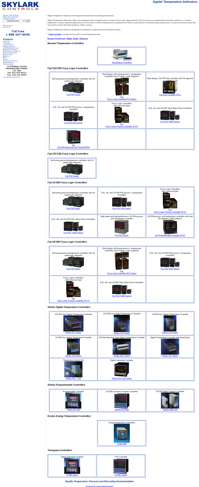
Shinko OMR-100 (170, 410)
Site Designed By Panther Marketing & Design (99, 486)
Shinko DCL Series (122, 356)
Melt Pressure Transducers (12, 51)
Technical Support (9, 18)
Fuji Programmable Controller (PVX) (170, 235)
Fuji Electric (60, 38)
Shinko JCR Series (170, 332)
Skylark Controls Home (11, 15)
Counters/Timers (8, 45)
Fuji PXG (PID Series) (73, 123)
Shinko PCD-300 (122, 410)
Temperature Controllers (122, 62)
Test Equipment (8, 62)
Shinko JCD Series (73, 356)
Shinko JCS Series (122, 333)
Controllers (6, 43)
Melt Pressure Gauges (10, 49)
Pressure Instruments (10, 53)
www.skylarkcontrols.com (11, 77)
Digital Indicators (9, 46)
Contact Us (6, 27)
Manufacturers (8, 25)
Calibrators (6, 41)
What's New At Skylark (10, 17)
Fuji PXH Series (121, 235)
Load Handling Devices (11, 48)
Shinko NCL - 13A (73, 378)
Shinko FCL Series (73, 332)
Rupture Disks (7, 54)
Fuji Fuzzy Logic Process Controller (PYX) (122, 125)
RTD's (5, 57)
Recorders (6, 56)
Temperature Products (10, 61)
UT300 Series (72, 475)
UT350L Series (121, 475)
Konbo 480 (121, 444)
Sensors (5, 59)
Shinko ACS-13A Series (122, 378)
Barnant (50, 38)
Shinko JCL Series (170, 356)
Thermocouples (8, 64)
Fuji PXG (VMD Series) (170, 122)
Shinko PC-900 (73, 410)
